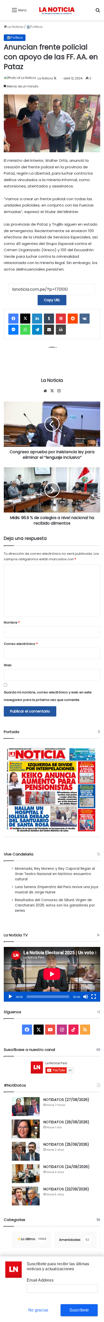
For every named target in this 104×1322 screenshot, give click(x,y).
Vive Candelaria (18, 854)
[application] (52, 974)
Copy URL (52, 299)
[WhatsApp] (25, 330)
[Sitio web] (45, 391)
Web (8, 665)
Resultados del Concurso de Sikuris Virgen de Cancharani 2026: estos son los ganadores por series (55, 905)
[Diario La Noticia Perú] (56, 10)
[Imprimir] (61, 330)
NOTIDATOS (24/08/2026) (66, 1166)
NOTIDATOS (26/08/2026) (66, 1122)
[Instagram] (59, 391)
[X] (25, 319)
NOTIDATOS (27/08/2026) (66, 1099)
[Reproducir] (10, 996)
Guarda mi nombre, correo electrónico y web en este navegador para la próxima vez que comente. (48, 696)
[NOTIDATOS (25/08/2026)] (26, 1151)
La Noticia (15, 26)
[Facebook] (13, 319)
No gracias (38, 1310)
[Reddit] (73, 319)
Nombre (12, 622)
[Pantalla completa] (93, 996)
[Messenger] (13, 330)
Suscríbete (79, 1310)
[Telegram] (37, 330)
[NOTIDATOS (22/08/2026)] (26, 1196)
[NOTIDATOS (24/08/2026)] (26, 1173)
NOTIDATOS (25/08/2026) (66, 1144)
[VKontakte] (85, 319)
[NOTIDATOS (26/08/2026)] (26, 1129)
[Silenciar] (85, 996)
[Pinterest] (61, 319)
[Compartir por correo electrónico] (49, 330)
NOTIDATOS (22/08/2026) (66, 1189)
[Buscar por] (97, 12)
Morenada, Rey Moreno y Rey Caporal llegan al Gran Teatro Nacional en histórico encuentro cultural (55, 874)
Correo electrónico (21, 643)
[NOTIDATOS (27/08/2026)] (26, 1106)
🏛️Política (34, 26)
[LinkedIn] (37, 319)
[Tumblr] (49, 319)
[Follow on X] (55, 78)
